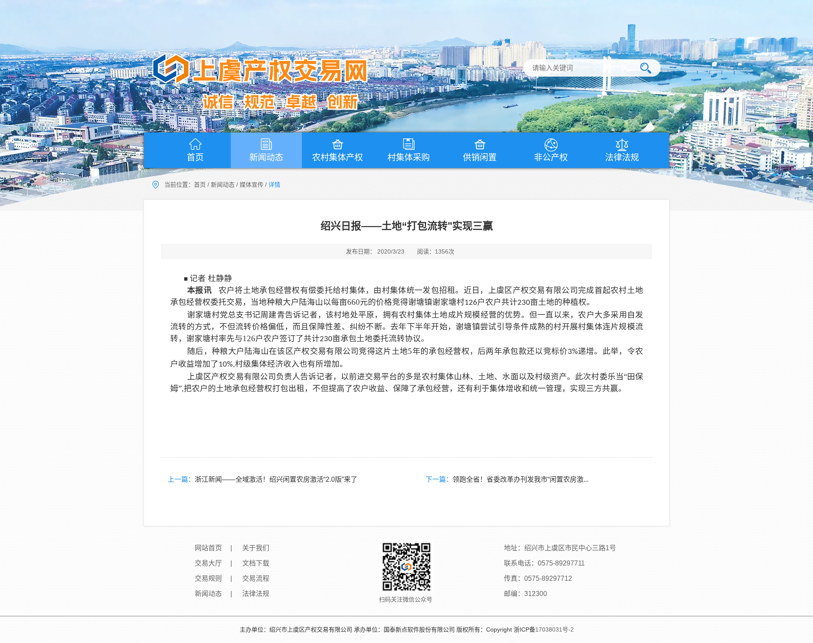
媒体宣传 (251, 184)
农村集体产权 (337, 157)
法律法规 (622, 157)
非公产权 (551, 157)
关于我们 (255, 548)
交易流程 (255, 578)
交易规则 (208, 578)
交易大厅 (208, 563)
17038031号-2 (554, 629)
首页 (195, 157)
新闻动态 (266, 157)
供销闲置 (480, 157)
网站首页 (208, 548)
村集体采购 (408, 157)
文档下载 (255, 563)
